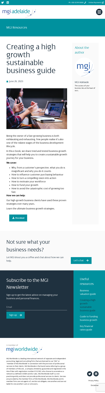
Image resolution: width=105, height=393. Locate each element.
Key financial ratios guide (86, 328)
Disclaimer (95, 385)
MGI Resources (16, 27)
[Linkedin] (7, 2)
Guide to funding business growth (89, 318)
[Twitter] (2, 2)
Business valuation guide (88, 292)
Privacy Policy (93, 381)
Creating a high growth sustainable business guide (88, 305)
